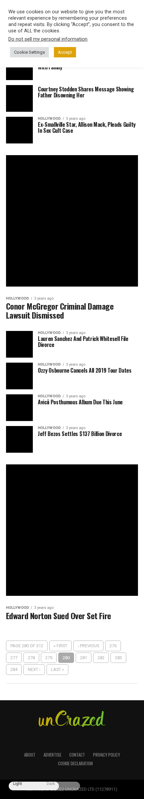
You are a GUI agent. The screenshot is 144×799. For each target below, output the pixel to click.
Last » (57, 669)
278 (31, 657)
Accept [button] (65, 52)
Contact (77, 755)
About (29, 755)
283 (118, 657)
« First (60, 645)
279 (48, 657)
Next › (34, 669)
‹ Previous (88, 645)
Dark (51, 784)
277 (13, 657)
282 (100, 657)
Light (17, 784)
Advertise (52, 755)
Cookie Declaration (75, 763)
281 (83, 657)
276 (113, 645)
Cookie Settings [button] (29, 52)
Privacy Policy (106, 755)
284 (13, 669)
